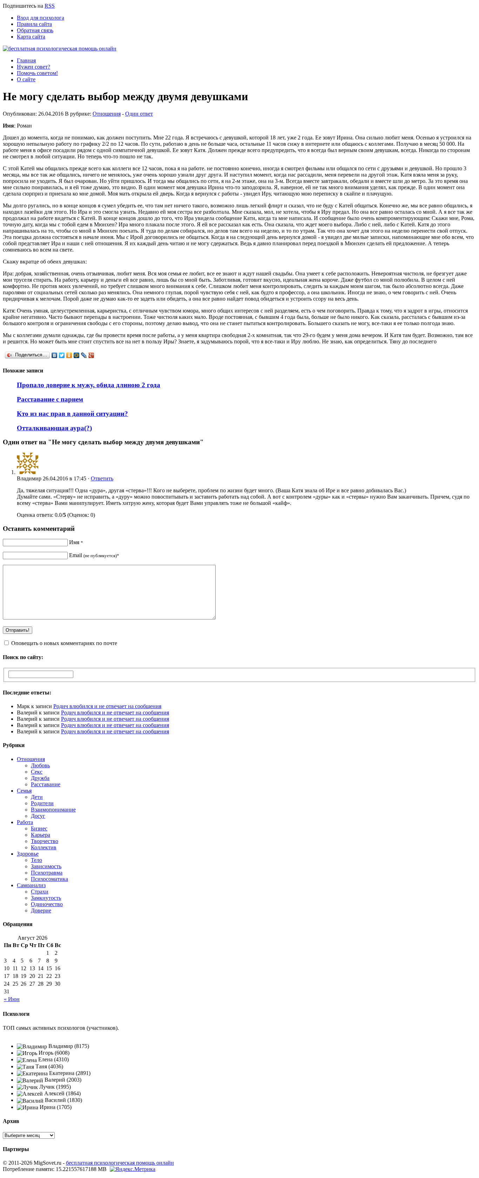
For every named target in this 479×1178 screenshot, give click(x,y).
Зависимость (46, 866)
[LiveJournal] (84, 355)
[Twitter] (62, 355)
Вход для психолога (40, 18)
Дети (37, 797)
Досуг (38, 816)
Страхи (39, 892)
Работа (25, 822)
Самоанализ (31, 885)
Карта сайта (31, 37)
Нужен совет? (33, 67)
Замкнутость (46, 898)
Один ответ (139, 114)
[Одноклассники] (69, 355)
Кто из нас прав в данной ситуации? (72, 413)
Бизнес (39, 828)
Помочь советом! (37, 73)
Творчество (44, 841)
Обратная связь (35, 30)
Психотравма (46, 873)
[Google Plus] (91, 355)
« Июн (12, 999)
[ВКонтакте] (54, 355)
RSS (50, 6)
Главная (26, 60)
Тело (36, 860)
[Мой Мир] (76, 355)
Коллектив (43, 847)
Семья (24, 791)
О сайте (26, 79)
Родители (42, 803)
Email (94, 555)
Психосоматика (49, 879)
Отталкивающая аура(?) (54, 428)
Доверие (41, 910)
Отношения (107, 114)
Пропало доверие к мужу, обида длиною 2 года (88, 385)
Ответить (102, 478)
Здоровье (28, 854)
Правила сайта (34, 24)
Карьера (40, 835)
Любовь (40, 765)
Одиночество (47, 904)
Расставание (45, 784)
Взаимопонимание (53, 810)
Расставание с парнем (50, 399)
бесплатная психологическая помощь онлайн (120, 1163)
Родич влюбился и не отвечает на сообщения (107, 706)
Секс (36, 772)
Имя (76, 542)
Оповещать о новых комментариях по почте (64, 643)
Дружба (40, 778)
